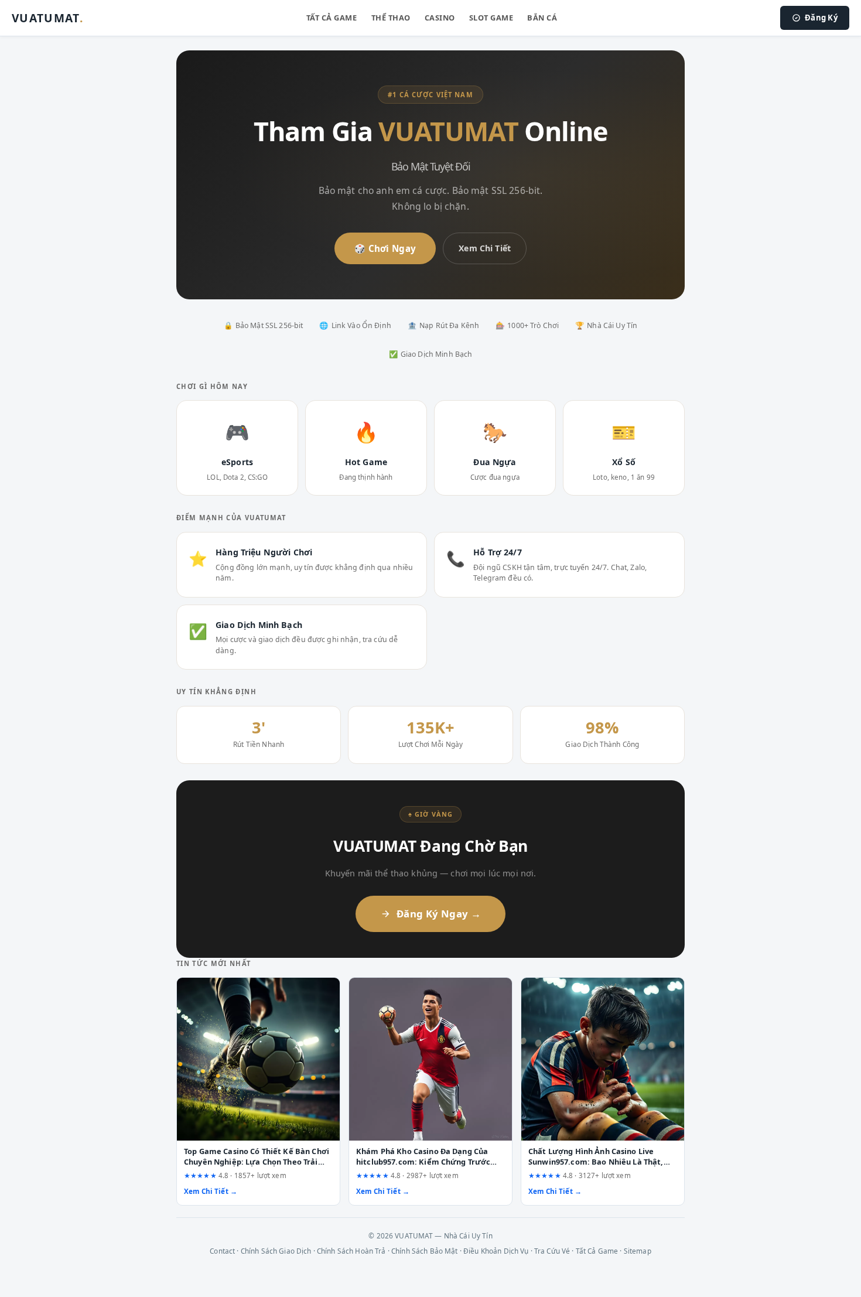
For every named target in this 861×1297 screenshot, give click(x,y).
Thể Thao (391, 17)
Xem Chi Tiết (485, 248)
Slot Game (491, 17)
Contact (222, 1250)
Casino (440, 17)
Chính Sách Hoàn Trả (351, 1250)
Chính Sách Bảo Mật (424, 1250)
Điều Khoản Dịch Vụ (496, 1250)
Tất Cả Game (331, 17)
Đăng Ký (821, 17)
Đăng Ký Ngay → (439, 913)
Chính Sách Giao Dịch (276, 1250)
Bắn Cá (542, 17)
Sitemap (637, 1250)
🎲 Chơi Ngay (385, 248)
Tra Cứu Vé (552, 1250)
